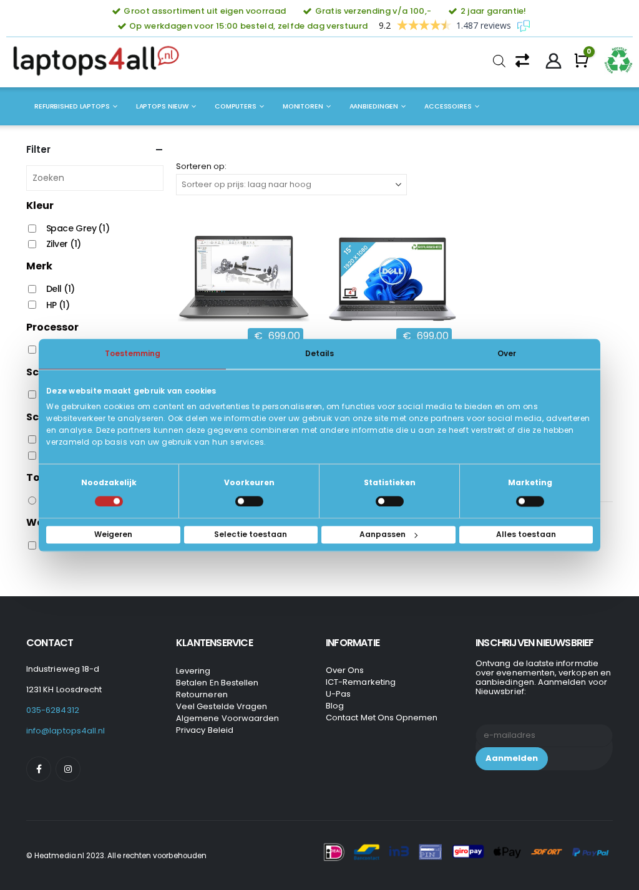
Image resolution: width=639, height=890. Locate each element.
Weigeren (113, 534)
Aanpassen (382, 534)
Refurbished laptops (72, 106)
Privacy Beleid (204, 730)
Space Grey (78, 228)
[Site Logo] (99, 61)
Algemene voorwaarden (227, 718)
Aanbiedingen (374, 106)
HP (58, 305)
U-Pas (338, 694)
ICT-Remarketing (361, 682)
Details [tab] (319, 353)
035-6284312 (52, 710)
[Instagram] (68, 769)
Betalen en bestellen (217, 683)
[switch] (249, 501)
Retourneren (202, 694)
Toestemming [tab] (132, 353)
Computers (235, 106)
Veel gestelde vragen (221, 706)
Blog (335, 706)
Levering (193, 671)
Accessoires (448, 106)
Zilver (63, 244)
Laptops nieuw (162, 106)
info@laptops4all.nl (65, 731)
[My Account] (554, 61)
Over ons (345, 670)
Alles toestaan (526, 534)
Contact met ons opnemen (382, 717)
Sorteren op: (201, 166)
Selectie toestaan (250, 534)
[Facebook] (38, 769)
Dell (60, 289)
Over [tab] (506, 353)
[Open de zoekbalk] (499, 61)
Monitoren (303, 106)
